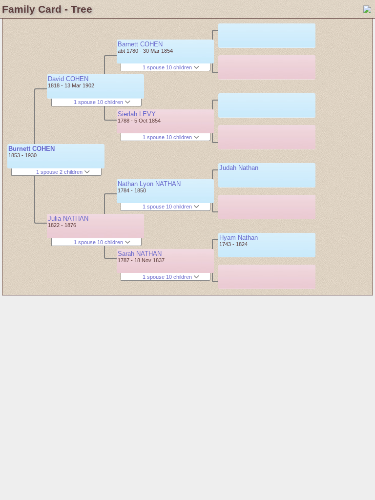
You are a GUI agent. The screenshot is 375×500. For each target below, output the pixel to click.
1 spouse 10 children (99, 102)
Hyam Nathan (238, 237)
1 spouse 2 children (60, 172)
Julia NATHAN (68, 218)
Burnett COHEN (31, 148)
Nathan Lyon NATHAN (149, 184)
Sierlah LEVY (137, 114)
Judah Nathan (238, 167)
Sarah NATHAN (140, 253)
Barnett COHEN (140, 44)
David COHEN (68, 79)
